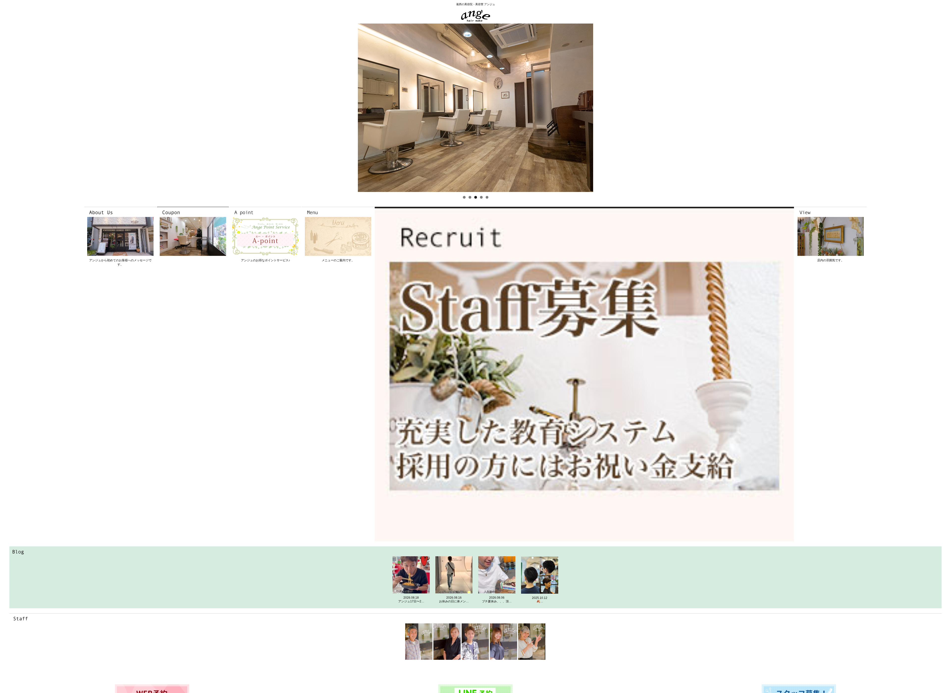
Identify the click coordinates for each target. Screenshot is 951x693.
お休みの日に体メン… (454, 601)
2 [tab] (470, 197)
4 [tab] (481, 197)
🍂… (539, 601)
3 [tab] (475, 197)
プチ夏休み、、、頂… (497, 601)
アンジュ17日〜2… (411, 601)
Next (587, 108)
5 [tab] (487, 197)
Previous (363, 108)
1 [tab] (464, 197)
